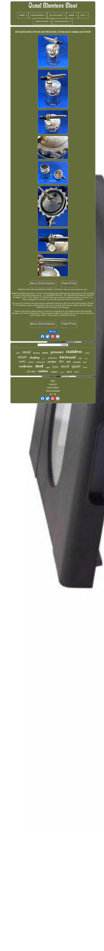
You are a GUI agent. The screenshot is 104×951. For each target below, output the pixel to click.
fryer (55, 366)
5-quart (54, 372)
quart (76, 366)
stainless (74, 351)
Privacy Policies (53, 387)
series (85, 362)
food (18, 353)
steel (39, 366)
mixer (22, 357)
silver (69, 372)
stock (65, 366)
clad (68, 361)
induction (52, 357)
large (80, 358)
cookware (26, 366)
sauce (43, 358)
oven (85, 367)
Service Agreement (53, 391)
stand (26, 352)
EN (51, 394)
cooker (43, 371)
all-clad (31, 371)
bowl (77, 371)
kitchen (31, 362)
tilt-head (36, 353)
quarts (45, 352)
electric (62, 372)
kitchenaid (68, 357)
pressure (57, 352)
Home (53, 381)
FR (55, 394)
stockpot (51, 361)
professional (40, 362)
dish (61, 361)
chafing (34, 357)
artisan (86, 358)
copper (48, 367)
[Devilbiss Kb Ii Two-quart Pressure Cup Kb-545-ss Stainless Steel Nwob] (53, 51)
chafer (87, 353)
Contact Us (53, 384)
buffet (22, 361)
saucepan (77, 362)
